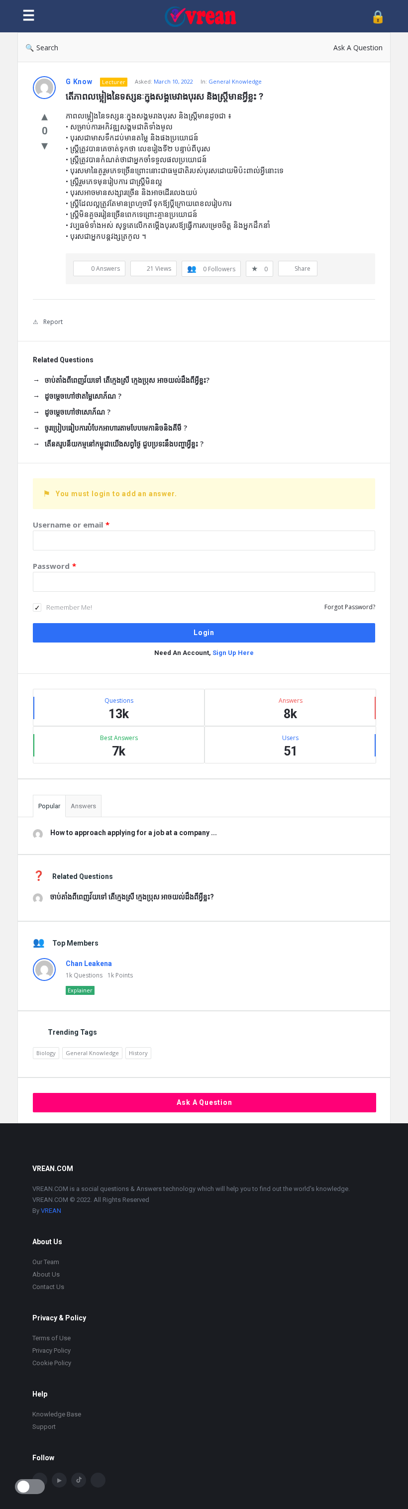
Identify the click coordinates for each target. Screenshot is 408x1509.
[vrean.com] (205, 16)
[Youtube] (59, 1480)
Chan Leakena (89, 964)
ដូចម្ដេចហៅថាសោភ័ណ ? (77, 412)
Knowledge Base (56, 1414)
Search (47, 47)
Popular (49, 806)
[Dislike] (44, 145)
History (138, 1053)
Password (54, 566)
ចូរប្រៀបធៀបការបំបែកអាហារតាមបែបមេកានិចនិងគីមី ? (116, 428)
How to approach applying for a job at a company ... (133, 833)
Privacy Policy (51, 1350)
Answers (83, 806)
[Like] (44, 115)
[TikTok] (78, 1480)
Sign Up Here (233, 652)
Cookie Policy (51, 1363)
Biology (46, 1053)
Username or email (71, 525)
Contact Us (48, 1287)
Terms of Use (51, 1338)
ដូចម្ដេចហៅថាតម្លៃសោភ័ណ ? (83, 396)
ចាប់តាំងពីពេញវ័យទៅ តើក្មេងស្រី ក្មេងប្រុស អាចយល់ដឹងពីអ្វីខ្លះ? (127, 380)
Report (53, 322)
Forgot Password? (349, 607)
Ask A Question (358, 47)
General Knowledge (235, 81)
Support (44, 1426)
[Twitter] (98, 1480)
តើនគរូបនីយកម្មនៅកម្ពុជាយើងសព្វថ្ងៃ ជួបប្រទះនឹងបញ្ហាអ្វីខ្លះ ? (124, 443)
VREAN (51, 1210)
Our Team (45, 1262)
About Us (46, 1274)
